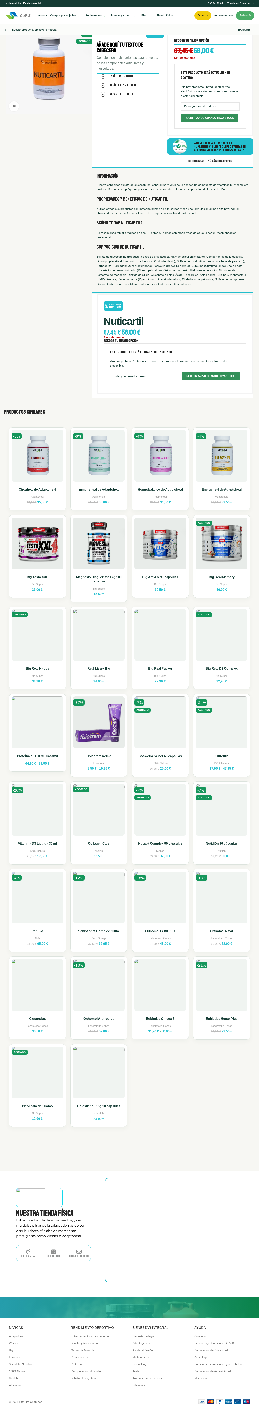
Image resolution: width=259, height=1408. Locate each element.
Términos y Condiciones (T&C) (214, 1343)
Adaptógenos (141, 1343)
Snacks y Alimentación (85, 1343)
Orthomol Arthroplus (98, 1018)
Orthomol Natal (221, 931)
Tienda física (165, 15)
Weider (13, 1343)
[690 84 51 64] (28, 1251)
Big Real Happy (37, 668)
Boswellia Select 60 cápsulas (160, 756)
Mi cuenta (200, 1378)
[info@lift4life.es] (79, 1251)
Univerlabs (99, 1113)
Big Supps (37, 584)
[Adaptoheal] (95, 1307)
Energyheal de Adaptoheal (222, 489)
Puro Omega (98, 938)
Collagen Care (98, 843)
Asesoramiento (223, 15)
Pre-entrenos (79, 1357)
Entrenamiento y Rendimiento (90, 1336)
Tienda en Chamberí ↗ (240, 3)
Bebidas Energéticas (84, 1378)
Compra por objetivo (63, 15)
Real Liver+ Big (98, 668)
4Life (37, 938)
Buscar (244, 29)
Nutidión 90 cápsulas (222, 843)
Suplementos (93, 15)
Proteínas (77, 1364)
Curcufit (221, 756)
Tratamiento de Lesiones (148, 1378)
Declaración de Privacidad (211, 1350)
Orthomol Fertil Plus (160, 931)
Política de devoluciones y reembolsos (218, 1364)
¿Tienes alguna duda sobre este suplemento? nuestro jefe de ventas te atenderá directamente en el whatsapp (220, 146)
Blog (144, 15)
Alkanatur (15, 1385)
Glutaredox (37, 1018)
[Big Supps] (60, 1307)
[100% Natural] (198, 1307)
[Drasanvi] (233, 1307)
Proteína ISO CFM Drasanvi (37, 756)
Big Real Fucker (160, 668)
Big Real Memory (222, 577)
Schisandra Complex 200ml (98, 931)
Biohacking (139, 1364)
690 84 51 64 (215, 3)
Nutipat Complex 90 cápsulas (160, 843)
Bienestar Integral (144, 1336)
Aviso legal (201, 1357)
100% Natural (160, 763)
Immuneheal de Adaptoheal (98, 489)
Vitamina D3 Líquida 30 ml (37, 843)
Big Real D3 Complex (222, 668)
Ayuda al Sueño (143, 1350)
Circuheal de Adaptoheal (37, 489)
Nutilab (99, 850)
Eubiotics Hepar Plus (222, 1018)
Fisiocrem (99, 763)
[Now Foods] (129, 1307)
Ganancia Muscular (83, 1350)
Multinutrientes (142, 1357)
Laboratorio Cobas (160, 938)
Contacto (200, 1336)
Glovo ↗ (203, 15)
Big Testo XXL (37, 577)
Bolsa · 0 (245, 15)
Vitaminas (139, 1385)
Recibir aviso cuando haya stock (209, 117)
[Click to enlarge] (14, 106)
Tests (136, 1371)
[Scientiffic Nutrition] (164, 1307)
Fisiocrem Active (98, 756)
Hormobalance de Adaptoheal (160, 489)
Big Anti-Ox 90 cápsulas (160, 577)
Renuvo (37, 931)
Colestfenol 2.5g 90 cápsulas (98, 1106)
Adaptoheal (37, 496)
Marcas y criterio (121, 15)
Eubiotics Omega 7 (160, 1018)
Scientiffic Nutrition (21, 1364)
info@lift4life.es (79, 1256)
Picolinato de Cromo (37, 1106)
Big (11, 1350)
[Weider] (26, 1307)
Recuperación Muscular (86, 1371)
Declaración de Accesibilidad (212, 1371)
